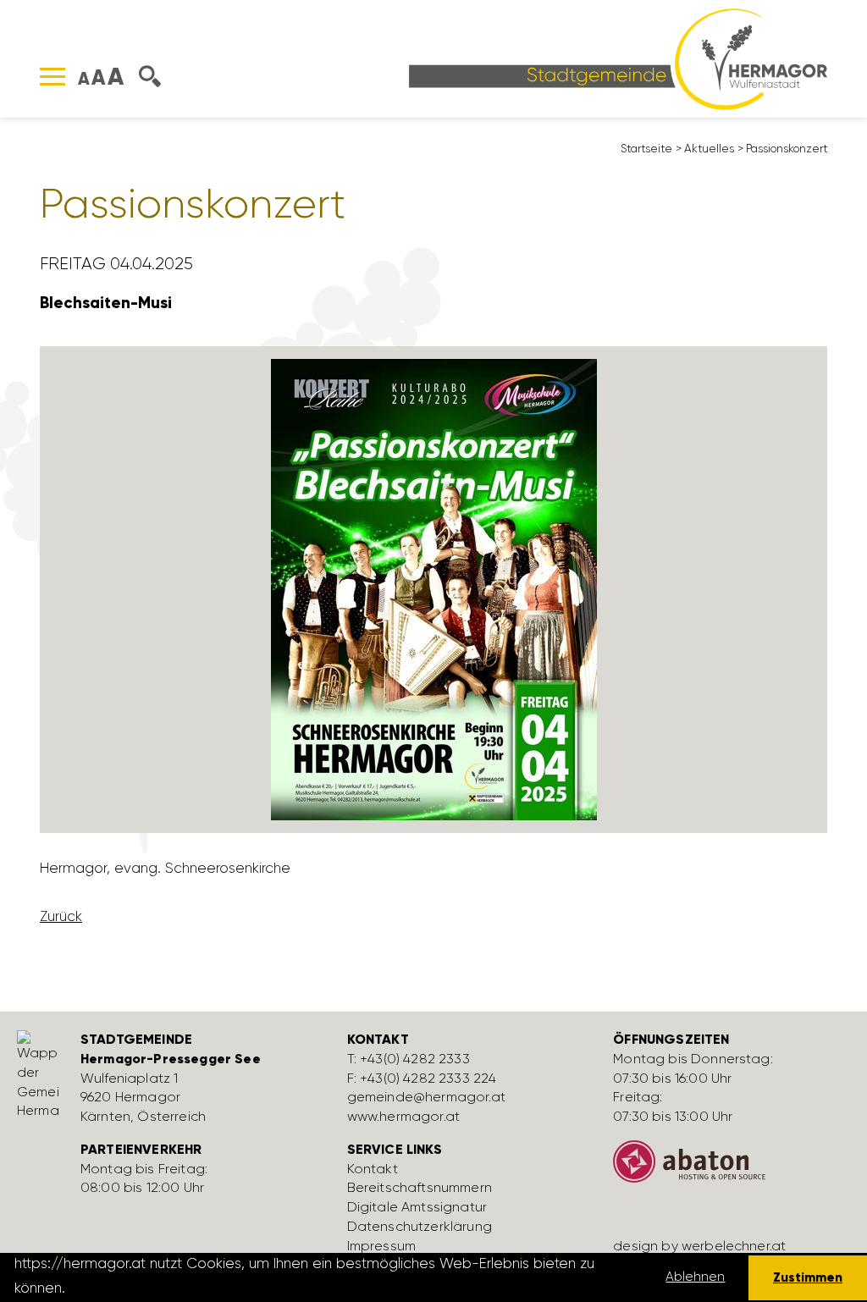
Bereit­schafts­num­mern (419, 1187)
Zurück (61, 916)
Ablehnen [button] (695, 1276)
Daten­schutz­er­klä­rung (419, 1226)
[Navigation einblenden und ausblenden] (52, 77)
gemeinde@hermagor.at (426, 1097)
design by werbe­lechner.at (699, 1246)
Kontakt (372, 1169)
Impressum (381, 1246)
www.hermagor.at (403, 1116)
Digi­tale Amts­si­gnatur (417, 1207)
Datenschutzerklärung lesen (163, 1287)
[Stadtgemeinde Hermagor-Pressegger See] (618, 57)
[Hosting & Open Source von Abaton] (733, 1168)
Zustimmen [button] (807, 1277)
